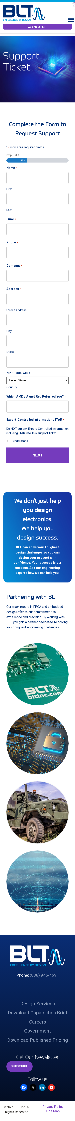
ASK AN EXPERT (37, 27)
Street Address (16, 310)
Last (9, 210)
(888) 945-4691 (44, 975)
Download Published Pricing (37, 1040)
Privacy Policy (52, 1107)
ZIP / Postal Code (18, 373)
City (9, 331)
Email (11, 219)
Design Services (37, 1004)
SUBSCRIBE (19, 1066)
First (9, 189)
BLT (25, 13)
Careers (37, 1022)
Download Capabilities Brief (37, 1013)
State (10, 352)
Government (37, 1031)
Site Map (53, 1111)
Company (14, 266)
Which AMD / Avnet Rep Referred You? (36, 396)
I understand (19, 441)
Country (11, 387)
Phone (12, 242)
